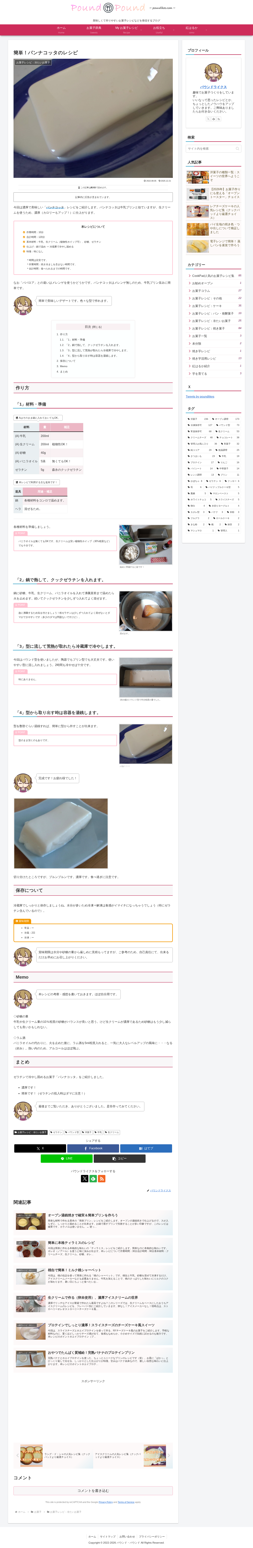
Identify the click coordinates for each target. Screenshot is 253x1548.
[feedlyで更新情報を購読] (93, 1178)
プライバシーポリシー (152, 1536)
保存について (68, 360)
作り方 (64, 334)
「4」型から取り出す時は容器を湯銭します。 (92, 355)
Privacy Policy (106, 1502)
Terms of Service (126, 1502)
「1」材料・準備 (75, 339)
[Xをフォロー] (84, 1178)
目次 (88, 327)
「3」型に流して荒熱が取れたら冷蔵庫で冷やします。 (97, 350)
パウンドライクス (213, 87)
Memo (63, 366)
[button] (120, 1158)
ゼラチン (57, 1132)
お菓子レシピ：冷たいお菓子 (32, 1132)
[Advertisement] (93, 1410)
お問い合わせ (127, 1536)
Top (244, 1539)
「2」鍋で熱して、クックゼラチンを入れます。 (93, 345)
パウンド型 (73, 1132)
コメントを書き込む (93, 1491)
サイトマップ (108, 1536)
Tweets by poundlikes (200, 396)
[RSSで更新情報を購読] (101, 1178)
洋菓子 (88, 1132)
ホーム (92, 1536)
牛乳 (99, 1132)
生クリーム (113, 1132)
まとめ (64, 371)
